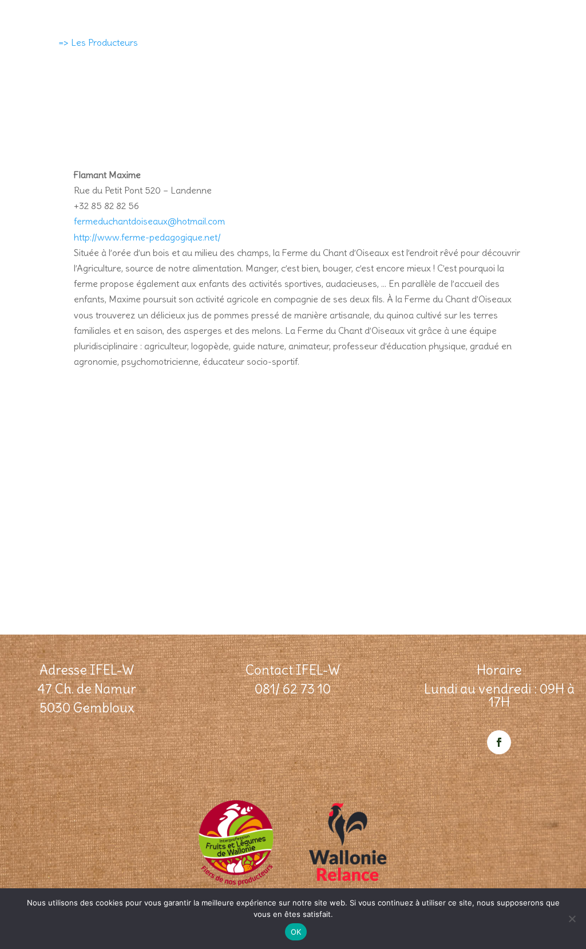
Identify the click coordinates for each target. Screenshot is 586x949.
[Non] (571, 918)
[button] (300, 214)
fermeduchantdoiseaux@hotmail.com (149, 221)
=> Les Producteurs (98, 42)
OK (296, 931)
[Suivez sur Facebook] (499, 742)
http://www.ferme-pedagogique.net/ (147, 237)
